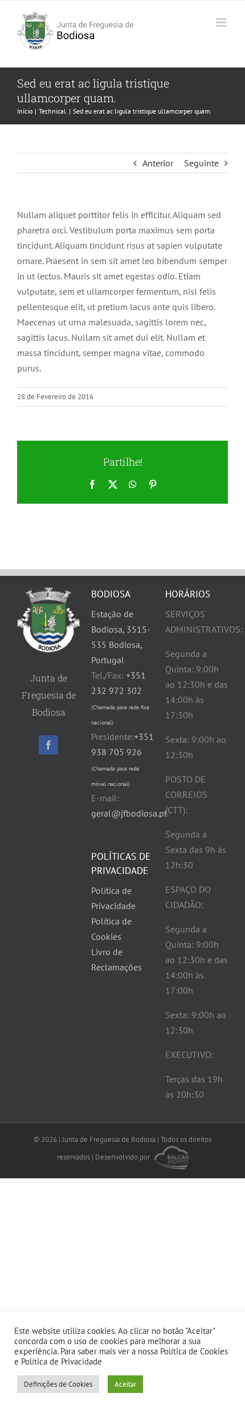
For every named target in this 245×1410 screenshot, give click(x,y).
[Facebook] (48, 745)
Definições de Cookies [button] (58, 1384)
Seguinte (201, 163)
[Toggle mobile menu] (222, 22)
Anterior (157, 163)
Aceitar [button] (125, 1384)
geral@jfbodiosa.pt (129, 813)
